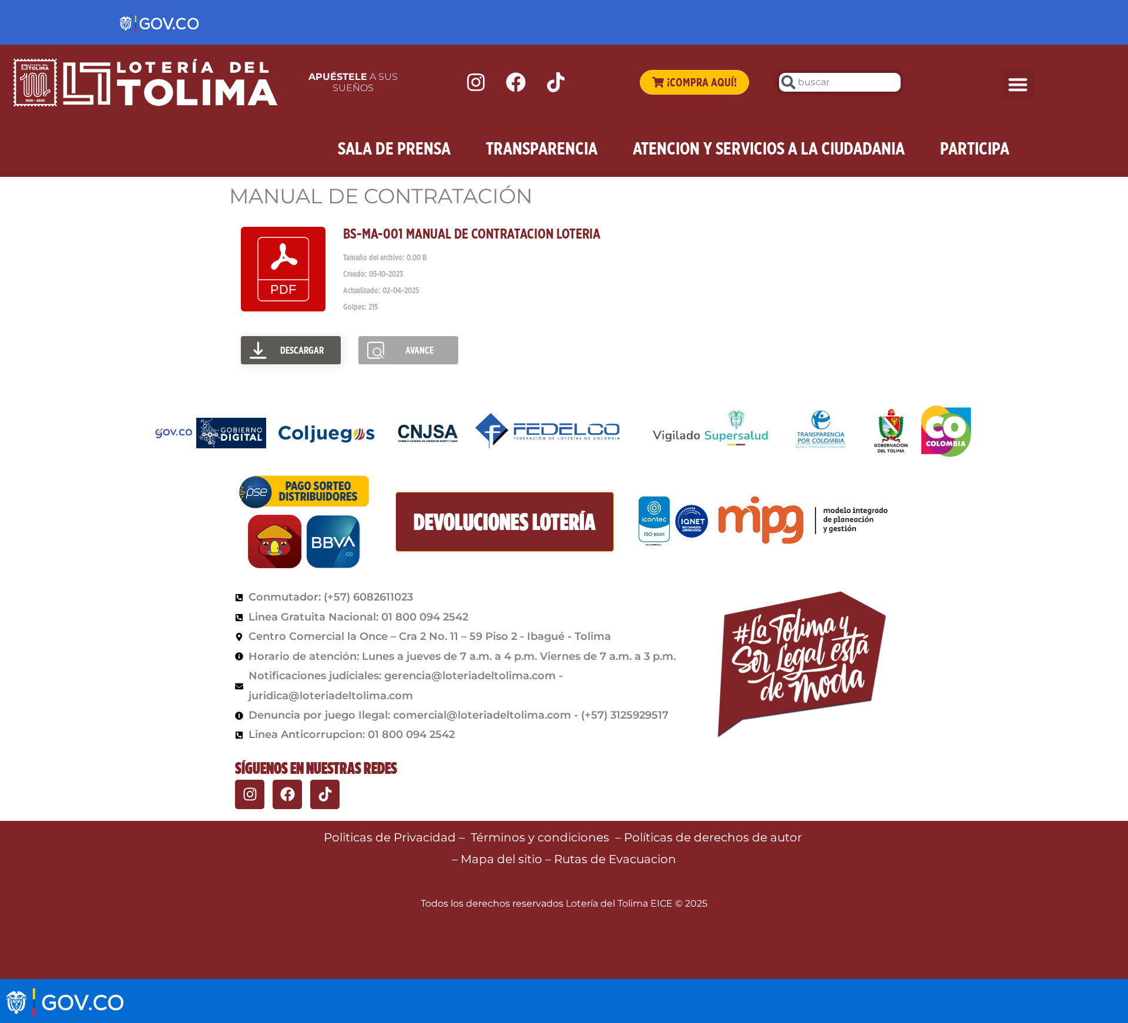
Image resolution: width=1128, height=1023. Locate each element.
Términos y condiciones (540, 837)
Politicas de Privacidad (390, 837)
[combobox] (840, 82)
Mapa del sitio (503, 859)
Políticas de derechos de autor (714, 837)
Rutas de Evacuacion (615, 859)
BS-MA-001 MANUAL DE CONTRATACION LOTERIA (471, 233)
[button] (1017, 84)
